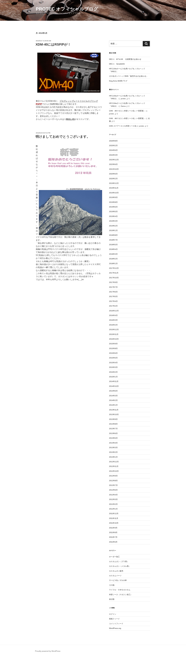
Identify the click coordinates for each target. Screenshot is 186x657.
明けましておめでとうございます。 (63, 136)
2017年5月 (113, 296)
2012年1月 (113, 509)
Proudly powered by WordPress (47, 651)
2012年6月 (113, 490)
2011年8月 (113, 532)
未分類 (111, 599)
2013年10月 (114, 414)
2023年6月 (113, 164)
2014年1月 (113, 405)
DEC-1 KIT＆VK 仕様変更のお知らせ (125, 59)
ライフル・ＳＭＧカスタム (119, 590)
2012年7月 (113, 485)
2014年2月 (113, 400)
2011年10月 (113, 523)
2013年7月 (113, 429)
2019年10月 (114, 193)
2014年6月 (113, 391)
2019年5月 (113, 212)
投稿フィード (114, 619)
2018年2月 (113, 259)
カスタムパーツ (115, 576)
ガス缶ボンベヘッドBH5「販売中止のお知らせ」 (128, 76)
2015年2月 (113, 372)
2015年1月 (113, 377)
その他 (111, 585)
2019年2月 (113, 226)
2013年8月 (113, 424)
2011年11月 (113, 518)
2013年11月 (113, 410)
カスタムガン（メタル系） (119, 566)
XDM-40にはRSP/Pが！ (53, 44)
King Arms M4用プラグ (118, 81)
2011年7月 (113, 537)
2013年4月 (113, 443)
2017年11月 (113, 273)
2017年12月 (114, 268)
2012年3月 (113, 499)
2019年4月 (113, 216)
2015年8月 (113, 348)
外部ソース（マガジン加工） (120, 595)
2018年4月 (113, 249)
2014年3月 (113, 396)
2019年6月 (113, 207)
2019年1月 (113, 230)
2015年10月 (114, 339)
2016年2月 (113, 325)
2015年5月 (113, 358)
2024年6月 (113, 150)
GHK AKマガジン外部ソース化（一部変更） (127, 111)
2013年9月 (113, 419)
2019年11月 (113, 188)
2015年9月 (113, 344)
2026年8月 (113, 141)
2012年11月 (113, 466)
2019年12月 (114, 183)
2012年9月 (113, 476)
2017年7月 (113, 287)
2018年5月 (113, 245)
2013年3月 (113, 447)
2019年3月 (113, 221)
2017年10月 (114, 278)
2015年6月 (113, 353)
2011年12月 (113, 514)
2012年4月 (113, 495)
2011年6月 (113, 542)
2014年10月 (114, 386)
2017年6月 (113, 292)
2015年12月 (114, 329)
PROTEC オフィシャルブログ (67, 8)
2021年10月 (114, 169)
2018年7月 (113, 240)
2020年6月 (113, 174)
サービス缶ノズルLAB (118, 580)
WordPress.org (115, 628)
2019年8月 (113, 202)
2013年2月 (113, 452)
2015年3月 (113, 367)
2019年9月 (113, 197)
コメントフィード (116, 624)
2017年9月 (113, 282)
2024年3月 (113, 155)
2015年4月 (113, 363)
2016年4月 (113, 315)
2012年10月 (114, 471)
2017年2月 (113, 306)
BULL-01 (70, 119)
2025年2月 (113, 145)
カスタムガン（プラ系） (119, 561)
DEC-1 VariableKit (117, 64)
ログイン (112, 614)
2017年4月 (113, 301)
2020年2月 (113, 179)
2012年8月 (113, 481)
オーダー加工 (114, 557)
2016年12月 (114, 311)
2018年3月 (113, 254)
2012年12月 (114, 462)
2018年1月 (113, 263)
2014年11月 (113, 381)
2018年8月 (113, 235)
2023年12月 (114, 160)
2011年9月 (113, 528)
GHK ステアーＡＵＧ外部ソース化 (122, 126)
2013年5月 (113, 438)
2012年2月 (113, 504)
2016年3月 (113, 320)
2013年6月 (113, 433)
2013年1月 (113, 457)
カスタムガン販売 (116, 571)
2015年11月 (113, 334)
